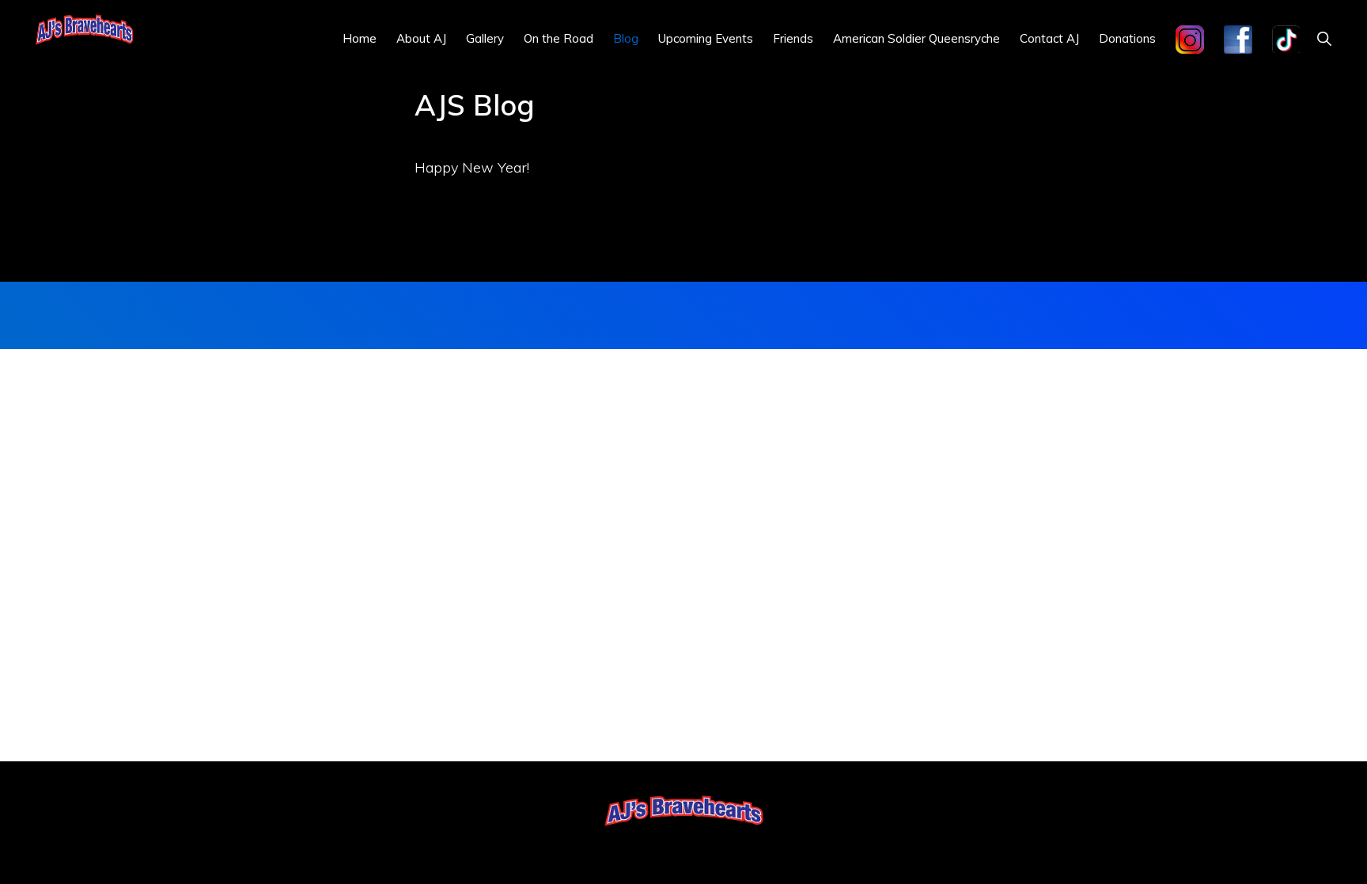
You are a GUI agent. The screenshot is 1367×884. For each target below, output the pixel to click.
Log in (730, 846)
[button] (1323, 38)
